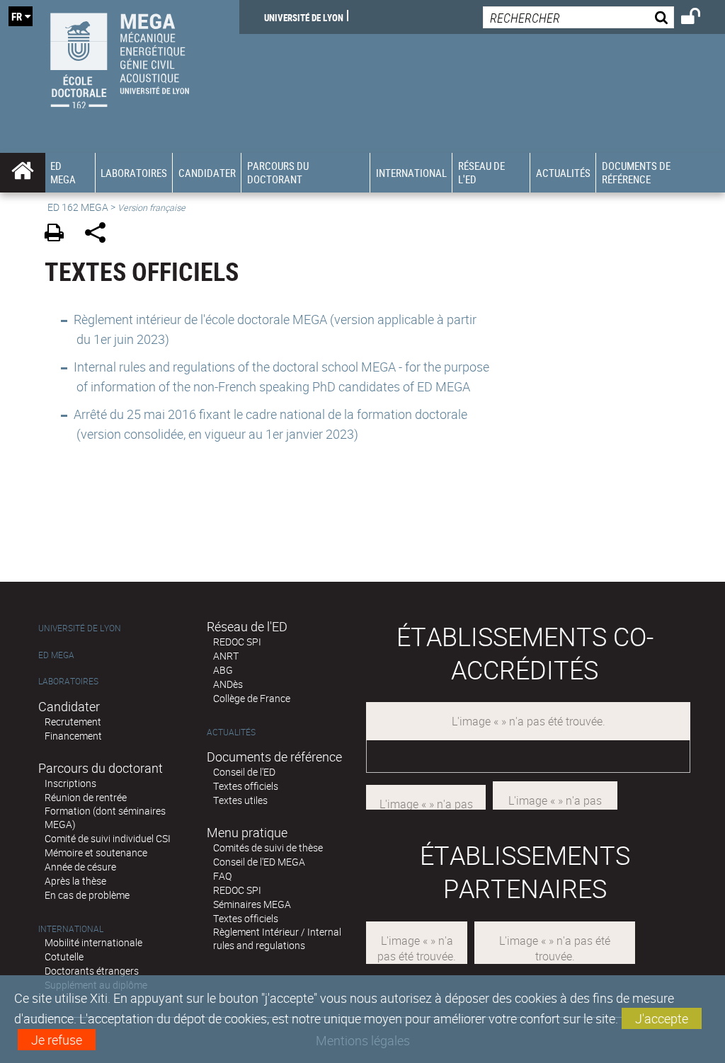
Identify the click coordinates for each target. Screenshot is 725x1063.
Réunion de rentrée (86, 797)
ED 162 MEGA (77, 207)
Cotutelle (64, 956)
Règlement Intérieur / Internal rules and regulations (277, 938)
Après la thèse (75, 880)
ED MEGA (56, 655)
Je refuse (56, 1039)
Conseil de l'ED (244, 771)
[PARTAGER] (100, 234)
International (70, 929)
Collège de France (251, 698)
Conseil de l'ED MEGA (259, 861)
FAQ (222, 876)
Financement (73, 735)
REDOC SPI (237, 641)
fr (16, 16)
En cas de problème (87, 895)
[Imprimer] (59, 234)
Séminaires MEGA (252, 904)
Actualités (231, 732)
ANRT (226, 655)
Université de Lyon (303, 17)
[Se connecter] (700, 18)
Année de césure (80, 866)
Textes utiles (240, 800)
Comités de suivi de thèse (268, 847)
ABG (223, 670)
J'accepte (661, 1018)
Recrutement (73, 721)
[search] (578, 17)
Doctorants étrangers (92, 970)
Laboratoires (68, 681)
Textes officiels (245, 786)
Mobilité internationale (93, 942)
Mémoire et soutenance (96, 852)
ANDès (228, 684)
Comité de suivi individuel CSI (108, 838)
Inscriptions (70, 783)
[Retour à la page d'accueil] (119, 57)
